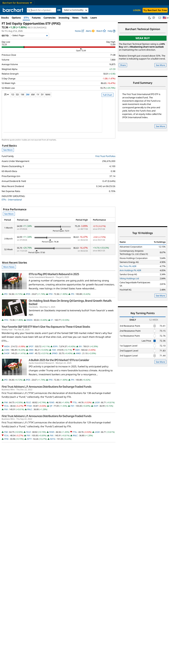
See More (8, 149)
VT (52, 320)
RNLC (29, 409)
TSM (54, 349)
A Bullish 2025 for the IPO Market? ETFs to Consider (59, 360)
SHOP (6, 353)
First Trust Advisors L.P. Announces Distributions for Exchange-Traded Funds (46, 386)
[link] (111, 31)
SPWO (54, 353)
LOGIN (136, 10)
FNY (72, 405)
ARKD (78, 353)
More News (9, 266)
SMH (77, 349)
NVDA (7, 346)
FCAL (6, 405)
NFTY (29, 439)
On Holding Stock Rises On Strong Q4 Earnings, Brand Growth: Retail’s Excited (70, 302)
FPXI (50, 294)
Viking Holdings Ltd (129, 278)
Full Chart (107, 94)
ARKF (31, 353)
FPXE (6, 439)
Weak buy (142, 38)
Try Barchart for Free (155, 10)
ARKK (31, 349)
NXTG (52, 439)
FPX (72, 294)
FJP (51, 405)
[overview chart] (58, 117)
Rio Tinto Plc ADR (128, 266)
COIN (6, 349)
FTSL (75, 402)
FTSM (29, 405)
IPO (5, 294)
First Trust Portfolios (105, 156)
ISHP (96, 405)
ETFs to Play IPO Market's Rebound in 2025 (54, 274)
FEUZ (28, 402)
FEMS (51, 402)
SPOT (31, 346)
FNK (6, 402)
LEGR (97, 402)
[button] (165, 18)
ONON (29, 320)
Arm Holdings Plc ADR (130, 270)
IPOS (28, 294)
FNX (6, 409)
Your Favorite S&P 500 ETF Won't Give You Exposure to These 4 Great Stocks (46, 326)
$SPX (55, 346)
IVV (80, 346)
